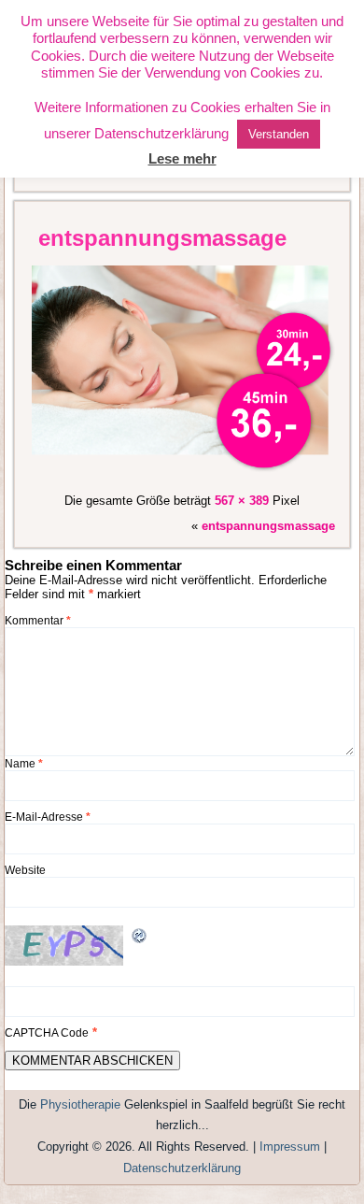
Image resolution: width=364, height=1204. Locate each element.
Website (25, 870)
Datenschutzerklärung (182, 1168)
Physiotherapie (80, 1104)
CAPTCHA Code (47, 1032)
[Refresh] (140, 940)
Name (24, 763)
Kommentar (38, 620)
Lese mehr (182, 158)
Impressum (289, 1147)
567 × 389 (242, 501)
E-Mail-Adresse (48, 817)
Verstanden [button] (278, 134)
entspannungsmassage (162, 238)
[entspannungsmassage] (185, 475)
